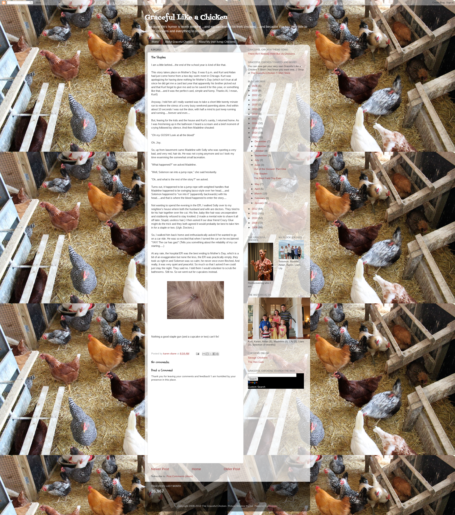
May (257, 184)
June (258, 165)
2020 (255, 104)
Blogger (273, 506)
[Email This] (204, 354)
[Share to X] (210, 354)
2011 (255, 213)
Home (155, 41)
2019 (255, 109)
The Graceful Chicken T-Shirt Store (270, 73)
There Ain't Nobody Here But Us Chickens (271, 53)
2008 (255, 227)
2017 (255, 118)
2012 (255, 209)
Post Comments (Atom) (180, 476)
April (257, 189)
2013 (255, 137)
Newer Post (160, 469)
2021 (255, 100)
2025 (255, 90)
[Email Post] (197, 353)
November (261, 146)
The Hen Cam (256, 362)
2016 (255, 123)
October (259, 151)
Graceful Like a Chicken (186, 18)
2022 (255, 95)
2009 (255, 223)
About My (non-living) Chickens (217, 41)
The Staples (260, 173)
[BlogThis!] (207, 354)
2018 (255, 114)
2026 (255, 86)
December (261, 141)
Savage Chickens (257, 357)
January (259, 203)
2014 (255, 132)
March (259, 193)
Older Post (232, 469)
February (260, 198)
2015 (255, 128)
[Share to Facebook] (214, 354)
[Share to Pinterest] (217, 354)
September (261, 155)
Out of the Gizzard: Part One (270, 169)
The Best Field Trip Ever (267, 178)
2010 (255, 218)
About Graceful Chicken (179, 41)
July (257, 160)
